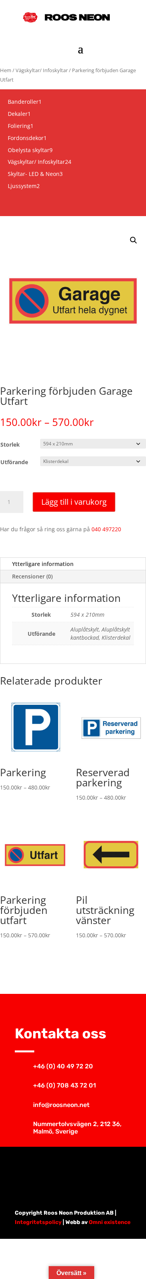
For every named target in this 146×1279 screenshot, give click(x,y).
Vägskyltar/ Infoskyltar (42, 70)
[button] (134, 240)
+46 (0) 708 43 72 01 (64, 1085)
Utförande (14, 462)
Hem (5, 70)
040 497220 (106, 529)
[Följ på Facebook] (46, 1170)
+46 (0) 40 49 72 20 (63, 1066)
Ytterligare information (43, 564)
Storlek (10, 444)
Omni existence (109, 1222)
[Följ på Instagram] (73, 1170)
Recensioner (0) (32, 576)
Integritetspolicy (38, 1222)
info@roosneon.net (61, 1105)
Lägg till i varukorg (74, 502)
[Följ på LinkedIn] (99, 1170)
